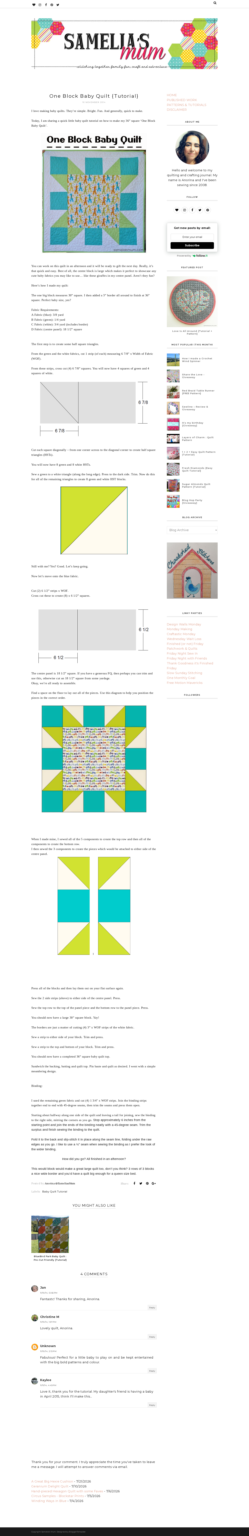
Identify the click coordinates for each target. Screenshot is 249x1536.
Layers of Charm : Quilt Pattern (198, 438)
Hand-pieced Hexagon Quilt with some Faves (67, 1491)
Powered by (184, 255)
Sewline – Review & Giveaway (195, 408)
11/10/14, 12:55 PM (48, 1293)
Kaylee (45, 1380)
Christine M (49, 1317)
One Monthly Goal (181, 678)
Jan (43, 1287)
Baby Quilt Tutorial (54, 1191)
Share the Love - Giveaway (193, 376)
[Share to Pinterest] (147, 1183)
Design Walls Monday (184, 624)
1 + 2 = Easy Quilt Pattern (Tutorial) (199, 453)
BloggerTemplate (77, 1532)
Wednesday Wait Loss (184, 639)
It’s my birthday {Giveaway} (192, 424)
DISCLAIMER (177, 110)
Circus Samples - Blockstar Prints (57, 1496)
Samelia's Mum (48, 1532)
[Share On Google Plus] (154, 1183)
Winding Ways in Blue (48, 1501)
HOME (172, 95)
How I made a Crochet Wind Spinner (197, 359)
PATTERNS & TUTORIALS (186, 105)
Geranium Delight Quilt (49, 1486)
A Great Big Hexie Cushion (52, 1481)
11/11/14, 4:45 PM (48, 1385)
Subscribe (192, 245)
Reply (152, 1307)
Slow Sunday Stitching (184, 673)
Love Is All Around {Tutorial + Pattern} (192, 332)
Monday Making (179, 629)
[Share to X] (140, 1183)
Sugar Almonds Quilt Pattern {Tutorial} (196, 485)
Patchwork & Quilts (182, 648)
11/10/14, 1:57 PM (48, 1322)
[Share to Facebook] (134, 1183)
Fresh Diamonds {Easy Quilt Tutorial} (197, 469)
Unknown (48, 1346)
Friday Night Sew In (182, 653)
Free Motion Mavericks (185, 683)
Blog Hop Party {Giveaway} (192, 501)
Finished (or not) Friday (185, 644)
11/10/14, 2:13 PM (48, 1351)
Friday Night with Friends (187, 658)
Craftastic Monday (181, 634)
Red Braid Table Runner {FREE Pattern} (198, 392)
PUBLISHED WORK (182, 100)
